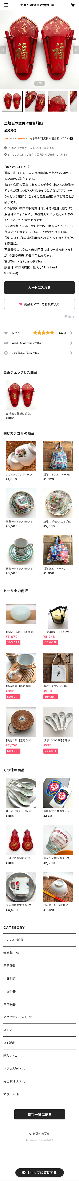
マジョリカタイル (14, 1068)
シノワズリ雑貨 (13, 940)
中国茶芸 (9, 991)
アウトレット (11, 1094)
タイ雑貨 (9, 1043)
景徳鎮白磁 (11, 953)
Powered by (35, 1140)
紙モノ (7, 1030)
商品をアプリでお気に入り (41, 304)
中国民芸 (9, 1004)
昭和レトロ (10, 1055)
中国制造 (9, 978)
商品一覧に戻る (39, 1114)
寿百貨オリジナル (15, 1081)
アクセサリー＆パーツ (17, 1017)
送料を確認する (45, 147)
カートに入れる (39, 287)
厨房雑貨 (9, 965)
